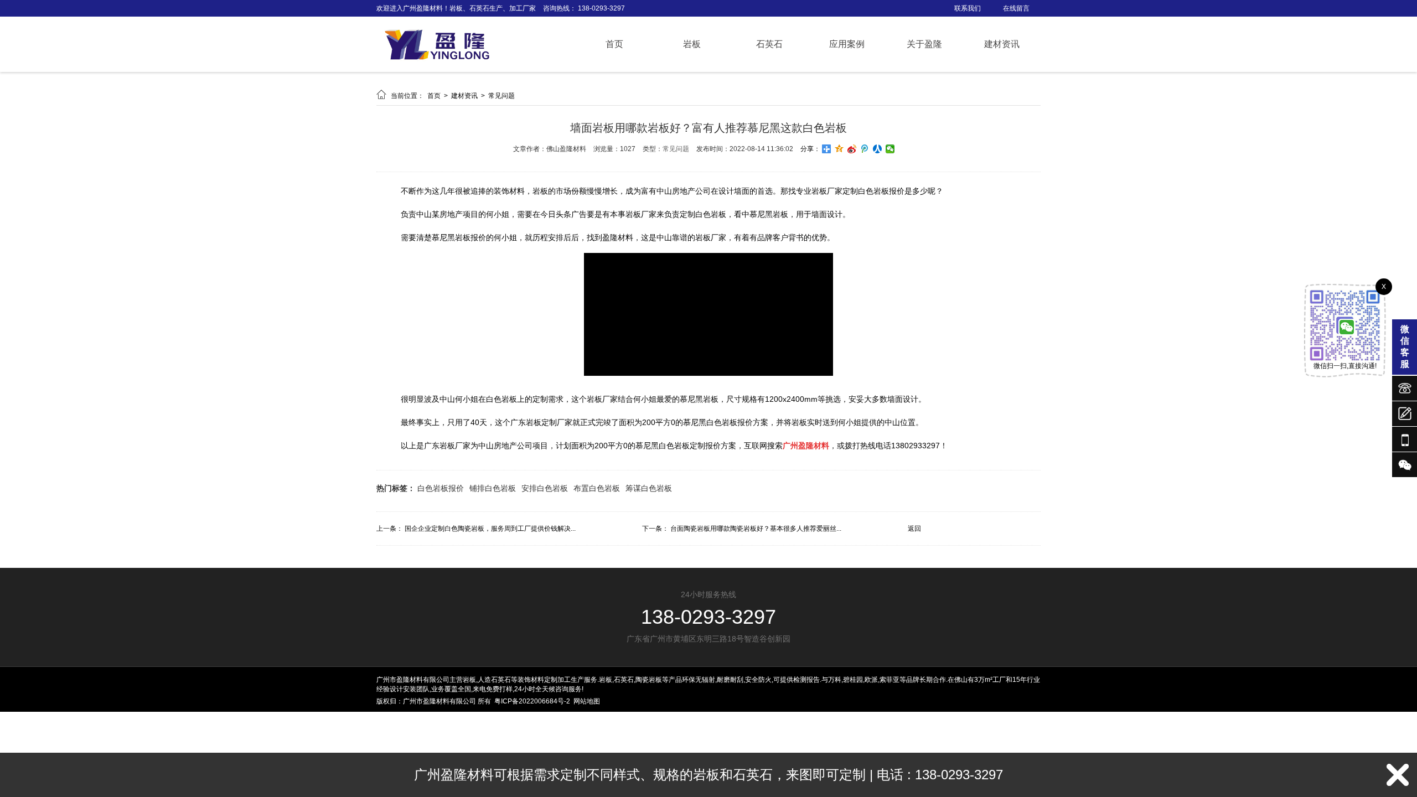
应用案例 (847, 44)
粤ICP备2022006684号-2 (532, 701)
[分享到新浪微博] (852, 148)
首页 (614, 44)
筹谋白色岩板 (648, 488)
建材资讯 (1002, 44)
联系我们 (967, 8)
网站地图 (586, 701)
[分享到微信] (890, 148)
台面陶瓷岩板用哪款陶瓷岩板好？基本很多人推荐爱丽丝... (755, 528)
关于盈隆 (924, 44)
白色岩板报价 (440, 488)
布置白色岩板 (596, 488)
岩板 (692, 44)
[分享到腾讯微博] (865, 148)
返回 (914, 528)
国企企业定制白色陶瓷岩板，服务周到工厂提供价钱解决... (490, 528)
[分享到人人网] (877, 148)
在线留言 (1016, 8)
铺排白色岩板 (492, 488)
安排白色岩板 (544, 488)
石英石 (769, 44)
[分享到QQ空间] (839, 148)
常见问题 (501, 96)
